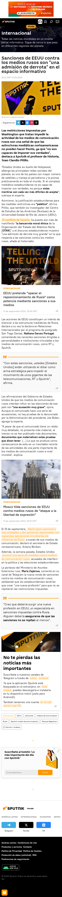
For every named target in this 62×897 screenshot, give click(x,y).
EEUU (19, 715)
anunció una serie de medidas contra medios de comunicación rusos (30, 557)
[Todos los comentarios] (5, 893)
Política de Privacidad (12, 851)
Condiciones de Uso (27, 842)
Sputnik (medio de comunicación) (24, 721)
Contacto (27, 846)
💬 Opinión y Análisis (11, 727)
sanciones (29, 715)
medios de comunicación (47, 715)
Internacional (11, 288)
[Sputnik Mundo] (9, 22)
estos (33, 678)
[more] (57, 311)
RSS (35, 855)
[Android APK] (10, 867)
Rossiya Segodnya (49, 721)
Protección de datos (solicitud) (16, 855)
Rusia (5, 721)
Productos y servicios (12, 846)
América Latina (10, 816)
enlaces (43, 678)
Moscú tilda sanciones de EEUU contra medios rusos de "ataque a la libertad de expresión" (29, 511)
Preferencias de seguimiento (15, 859)
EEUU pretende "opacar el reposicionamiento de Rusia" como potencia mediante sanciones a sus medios (29, 299)
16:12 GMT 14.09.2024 (12, 77)
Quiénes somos (9, 842)
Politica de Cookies (32, 851)
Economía (45, 816)
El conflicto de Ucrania (15, 220)
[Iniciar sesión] (45, 22)
